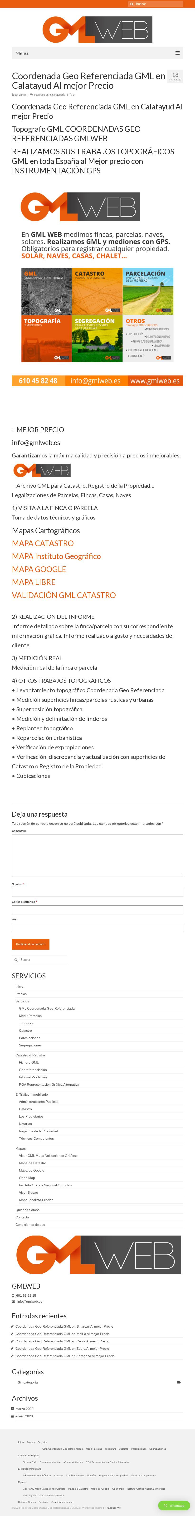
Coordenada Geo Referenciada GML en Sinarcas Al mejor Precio (64, 1326)
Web (14, 919)
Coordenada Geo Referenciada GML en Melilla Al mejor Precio (62, 1334)
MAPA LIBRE (34, 582)
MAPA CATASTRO (43, 543)
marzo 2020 (24, 1409)
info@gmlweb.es (29, 1301)
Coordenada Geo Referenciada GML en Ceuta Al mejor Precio (62, 1341)
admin (22, 94)
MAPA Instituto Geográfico (56, 556)
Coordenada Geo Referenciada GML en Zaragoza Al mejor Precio (65, 1356)
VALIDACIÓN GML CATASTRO (64, 595)
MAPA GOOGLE (39, 569)
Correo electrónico (24, 901)
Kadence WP (114, 1507)
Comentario (19, 830)
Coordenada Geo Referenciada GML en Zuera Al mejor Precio (62, 1348)
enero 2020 (24, 1416)
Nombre (18, 884)
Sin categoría (57, 94)
